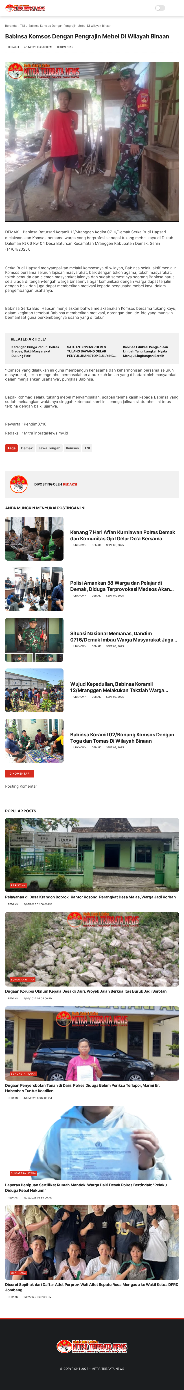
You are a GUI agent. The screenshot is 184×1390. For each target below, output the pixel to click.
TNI (22, 25)
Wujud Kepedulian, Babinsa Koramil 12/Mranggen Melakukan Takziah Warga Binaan (117, 687)
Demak (27, 448)
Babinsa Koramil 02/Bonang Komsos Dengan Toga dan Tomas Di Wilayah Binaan (122, 738)
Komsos (72, 448)
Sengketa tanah (23, 1073)
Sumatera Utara (23, 1173)
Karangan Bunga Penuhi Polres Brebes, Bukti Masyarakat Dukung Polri (35, 351)
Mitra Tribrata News (108, 1368)
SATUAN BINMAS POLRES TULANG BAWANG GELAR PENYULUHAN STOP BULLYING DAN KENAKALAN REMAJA (90, 351)
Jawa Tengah (49, 448)
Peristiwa (18, 885)
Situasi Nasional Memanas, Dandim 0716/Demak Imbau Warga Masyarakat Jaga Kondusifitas (121, 636)
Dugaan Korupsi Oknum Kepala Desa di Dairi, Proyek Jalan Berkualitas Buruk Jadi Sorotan (86, 991)
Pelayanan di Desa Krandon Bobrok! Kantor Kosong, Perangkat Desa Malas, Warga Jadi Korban (90, 897)
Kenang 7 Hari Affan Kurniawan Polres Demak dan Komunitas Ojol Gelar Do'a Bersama (122, 535)
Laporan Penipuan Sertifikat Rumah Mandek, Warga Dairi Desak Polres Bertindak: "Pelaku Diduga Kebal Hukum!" (86, 1188)
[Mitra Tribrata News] (25, 10)
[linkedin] (45, 460)
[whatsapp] (27, 460)
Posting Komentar (21, 786)
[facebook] (9, 460)
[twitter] (18, 460)
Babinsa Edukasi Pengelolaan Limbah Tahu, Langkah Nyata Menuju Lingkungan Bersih (145, 351)
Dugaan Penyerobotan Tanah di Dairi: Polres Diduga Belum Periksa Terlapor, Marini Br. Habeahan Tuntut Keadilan (82, 1088)
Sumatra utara (22, 979)
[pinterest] (36, 460)
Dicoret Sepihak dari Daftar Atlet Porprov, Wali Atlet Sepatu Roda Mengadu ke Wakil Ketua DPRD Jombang (91, 1287)
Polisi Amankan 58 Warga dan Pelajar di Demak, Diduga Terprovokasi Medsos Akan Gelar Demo (120, 586)
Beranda (11, 25)
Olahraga (18, 1272)
